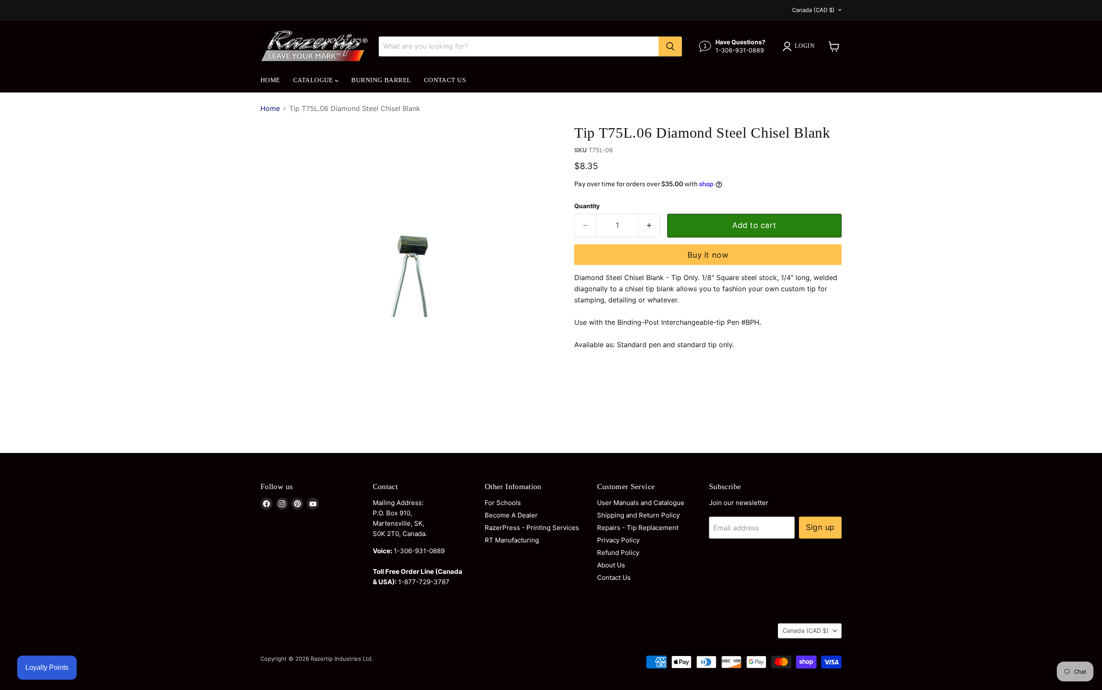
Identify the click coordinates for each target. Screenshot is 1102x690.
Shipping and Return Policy (638, 515)
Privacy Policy (618, 540)
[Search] (670, 46)
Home (270, 80)
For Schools (503, 503)
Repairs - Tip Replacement (637, 528)
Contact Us (445, 80)
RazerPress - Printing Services (532, 528)
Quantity (587, 206)
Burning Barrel (381, 80)
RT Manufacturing (512, 540)
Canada (813, 9)
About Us (611, 565)
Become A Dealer (511, 515)
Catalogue (314, 80)
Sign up (820, 527)
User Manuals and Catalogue (640, 503)
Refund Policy (618, 552)
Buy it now (707, 254)
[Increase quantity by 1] (649, 225)
